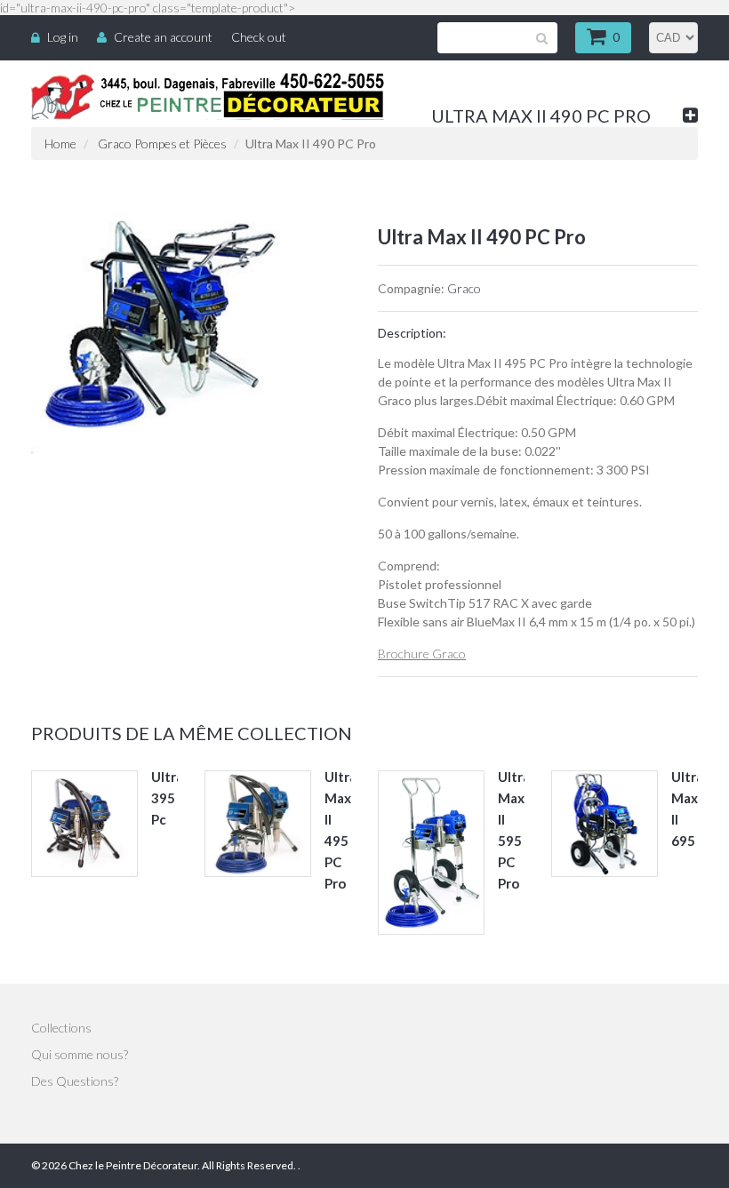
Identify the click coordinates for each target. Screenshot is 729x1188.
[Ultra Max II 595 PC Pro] (431, 852)
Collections (61, 1027)
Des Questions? (74, 1080)
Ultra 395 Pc (167, 798)
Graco (464, 288)
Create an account (163, 36)
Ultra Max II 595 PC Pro (514, 830)
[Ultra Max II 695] (604, 823)
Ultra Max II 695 (687, 809)
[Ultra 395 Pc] (84, 823)
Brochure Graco (422, 653)
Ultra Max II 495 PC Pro (340, 830)
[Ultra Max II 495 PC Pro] (257, 823)
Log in (62, 36)
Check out (258, 36)
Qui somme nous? (79, 1054)
